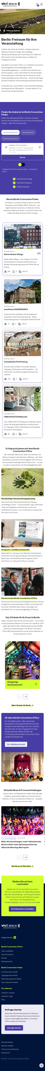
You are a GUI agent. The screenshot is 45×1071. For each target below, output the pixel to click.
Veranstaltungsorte (10, 132)
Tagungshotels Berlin (9, 975)
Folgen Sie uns (7, 937)
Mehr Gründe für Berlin (21, 705)
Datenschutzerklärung (9, 1049)
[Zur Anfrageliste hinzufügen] (37, 227)
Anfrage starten (14, 1028)
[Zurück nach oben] (41, 1065)
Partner (4, 958)
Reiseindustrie (6, 961)
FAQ (3, 1000)
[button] (7, 344)
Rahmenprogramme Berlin (11, 979)
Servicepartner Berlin (9, 982)
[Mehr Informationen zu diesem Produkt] (40, 147)
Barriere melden (7, 1046)
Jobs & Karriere (7, 954)
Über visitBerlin (7, 951)
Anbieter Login (7, 996)
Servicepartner (28, 132)
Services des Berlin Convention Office (19, 598)
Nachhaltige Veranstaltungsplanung (18, 498)
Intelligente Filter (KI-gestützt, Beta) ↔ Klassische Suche (19, 170)
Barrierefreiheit (7, 1042)
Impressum (5, 1053)
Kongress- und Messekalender (15, 549)
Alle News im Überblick (21, 866)
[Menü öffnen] (41, 4)
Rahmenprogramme (10, 138)
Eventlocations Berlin (9, 972)
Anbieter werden (8, 993)
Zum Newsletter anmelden (22, 909)
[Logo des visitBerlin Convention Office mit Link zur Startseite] (10, 4)
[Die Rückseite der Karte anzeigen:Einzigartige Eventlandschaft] (22, 665)
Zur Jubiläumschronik (16, 744)
